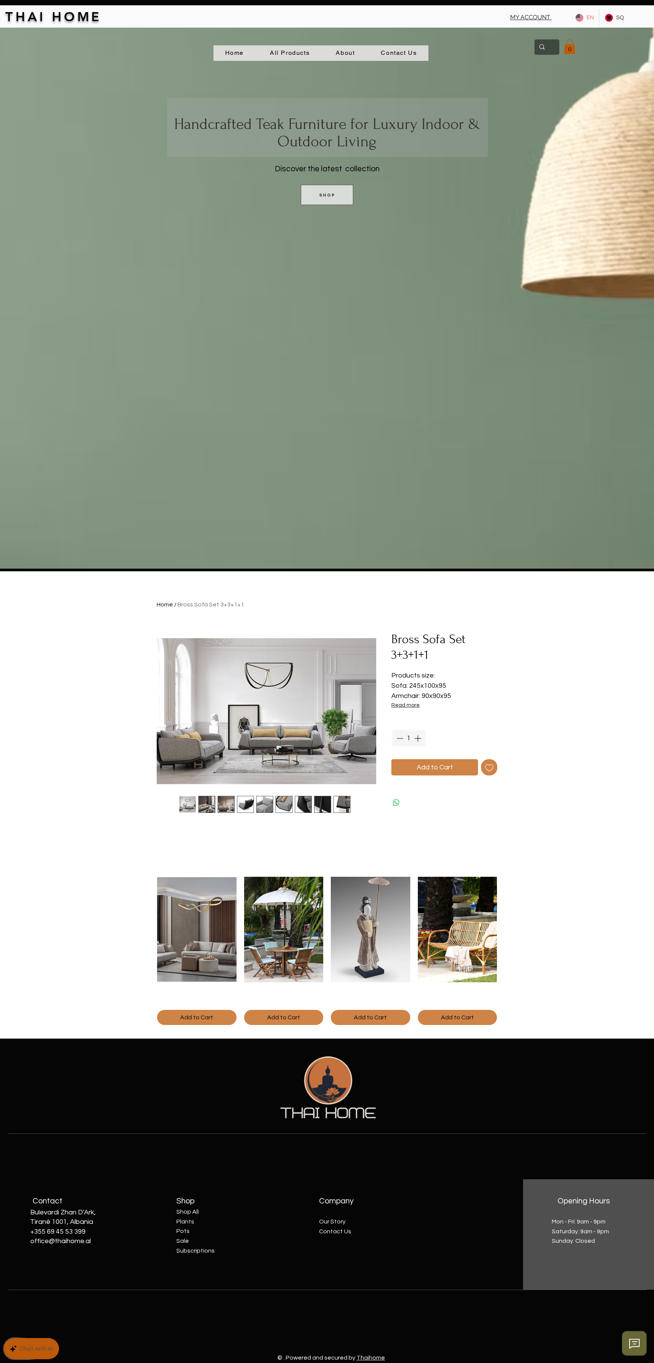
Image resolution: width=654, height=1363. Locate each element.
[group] (327, 950)
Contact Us (335, 1231)
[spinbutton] (409, 738)
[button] (531, 17)
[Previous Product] (146, 928)
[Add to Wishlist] (489, 767)
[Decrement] (399, 738)
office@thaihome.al (60, 1241)
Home (165, 605)
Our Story (332, 1222)
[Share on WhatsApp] (396, 802)
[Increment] (418, 738)
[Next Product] (507, 928)
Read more (405, 705)
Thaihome (371, 1358)
